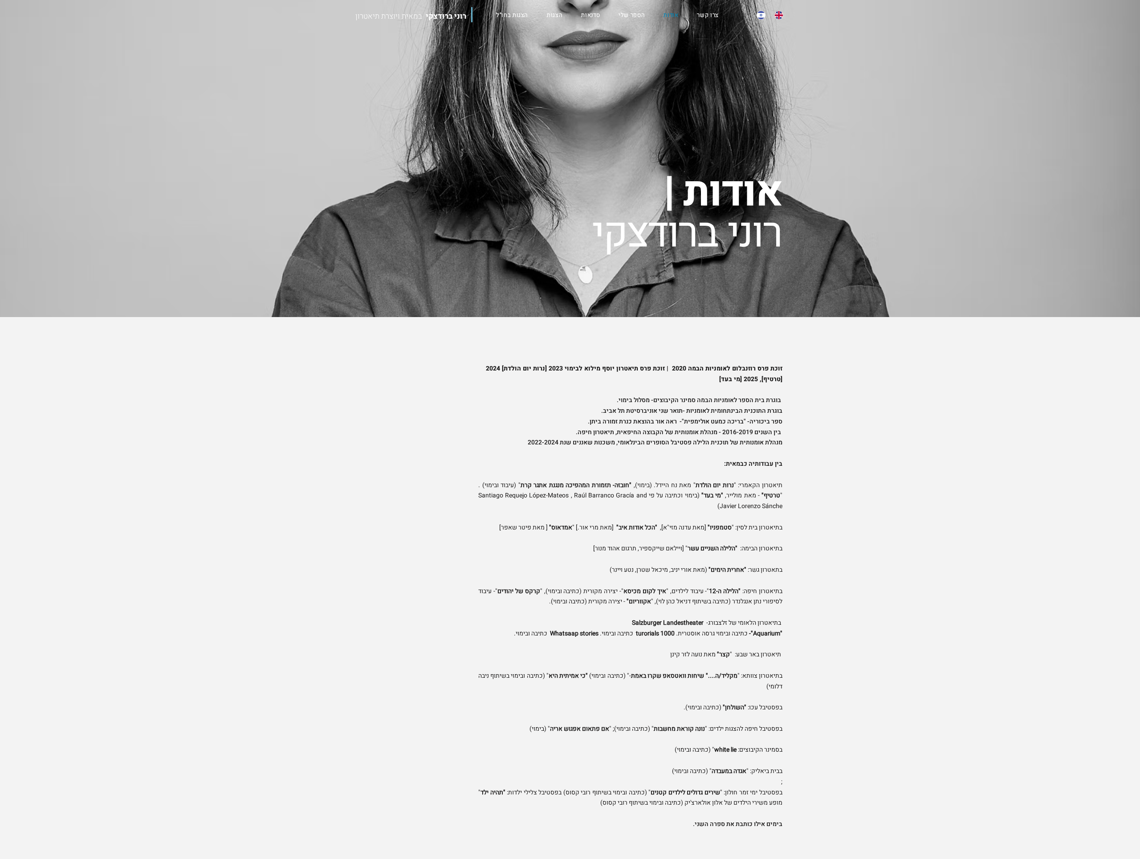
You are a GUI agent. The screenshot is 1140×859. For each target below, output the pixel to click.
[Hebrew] (759, 15)
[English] (777, 15)
